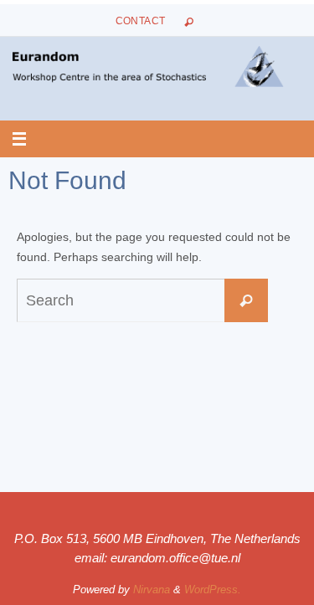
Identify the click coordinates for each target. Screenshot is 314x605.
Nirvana (151, 589)
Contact (141, 21)
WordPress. (212, 589)
